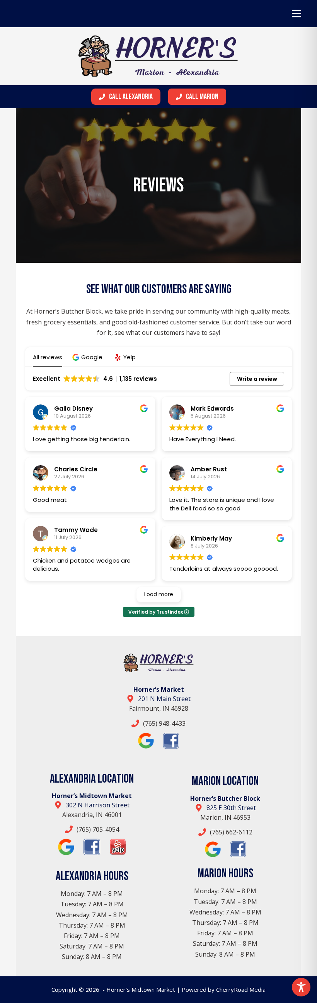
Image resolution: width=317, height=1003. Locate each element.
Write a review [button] (257, 379)
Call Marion (202, 96)
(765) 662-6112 (231, 832)
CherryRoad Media (241, 989)
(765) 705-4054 (98, 829)
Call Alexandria (131, 96)
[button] (88, 357)
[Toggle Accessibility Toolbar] (301, 987)
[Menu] (296, 13)
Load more (158, 594)
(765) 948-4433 (164, 723)
